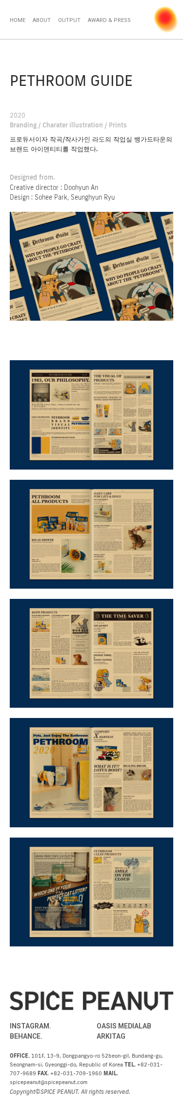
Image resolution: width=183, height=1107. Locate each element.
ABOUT (42, 20)
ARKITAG (111, 1036)
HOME (17, 20)
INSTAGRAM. (30, 1026)
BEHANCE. (26, 1036)
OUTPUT (69, 20)
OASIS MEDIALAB (124, 1026)
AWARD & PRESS (109, 20)
